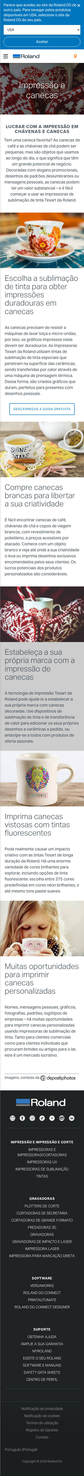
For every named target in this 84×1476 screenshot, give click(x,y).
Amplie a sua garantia (42, 1344)
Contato (42, 1437)
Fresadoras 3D (42, 1227)
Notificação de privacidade (42, 1408)
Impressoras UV (42, 1162)
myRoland (42, 1351)
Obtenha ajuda (42, 1337)
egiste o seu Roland (42, 1358)
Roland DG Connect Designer (42, 1307)
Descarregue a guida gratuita (41, 409)
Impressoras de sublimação (42, 1169)
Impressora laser (42, 1248)
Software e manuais (42, 1365)
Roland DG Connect (42, 1293)
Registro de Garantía (42, 1430)
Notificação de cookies (42, 1416)
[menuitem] (75, 56)
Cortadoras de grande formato (42, 1220)
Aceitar (42, 41)
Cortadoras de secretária (42, 1213)
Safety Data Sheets (42, 1372)
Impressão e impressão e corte (42, 1142)
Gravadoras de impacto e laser (42, 1241)
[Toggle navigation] (5, 56)
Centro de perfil (42, 1379)
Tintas (42, 1176)
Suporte (42, 1329)
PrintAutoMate (42, 1300)
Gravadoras (42, 1198)
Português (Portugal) (21, 1449)
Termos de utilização (42, 1423)
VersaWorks (42, 1285)
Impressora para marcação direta (42, 1256)
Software (42, 1278)
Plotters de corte (42, 1206)
